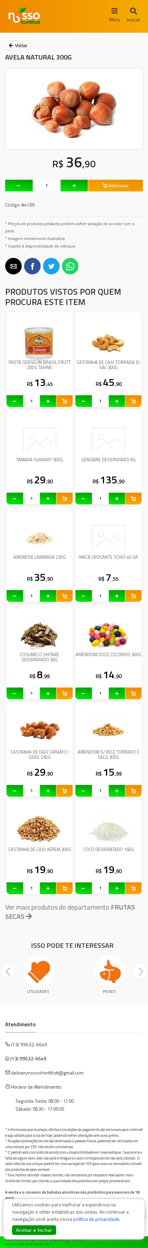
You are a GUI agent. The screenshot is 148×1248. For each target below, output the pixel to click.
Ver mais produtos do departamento (70, 911)
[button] (13, 266)
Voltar (20, 45)
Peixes (109, 991)
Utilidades (38, 991)
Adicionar (118, 185)
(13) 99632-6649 (28, 1058)
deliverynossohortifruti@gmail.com (47, 1072)
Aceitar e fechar (34, 1230)
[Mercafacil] (132, 1241)
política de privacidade (96, 1219)
